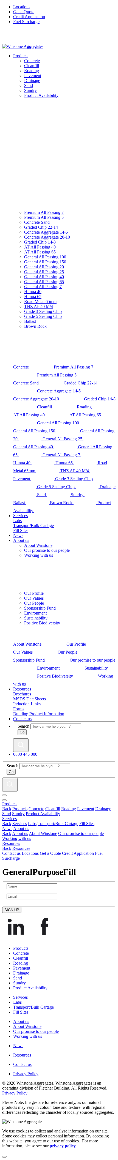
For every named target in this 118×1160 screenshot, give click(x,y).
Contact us (22, 718)
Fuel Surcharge (26, 21)
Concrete (36, 808)
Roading (68, 808)
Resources (22, 689)
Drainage (103, 808)
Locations (21, 6)
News (18, 535)
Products (20, 55)
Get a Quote (23, 11)
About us (21, 540)
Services (20, 515)
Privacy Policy (25, 1073)
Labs (32, 823)
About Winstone (43, 833)
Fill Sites (86, 823)
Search (23, 726)
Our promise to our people (81, 833)
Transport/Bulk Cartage (58, 823)
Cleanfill (52, 808)
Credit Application (29, 16)
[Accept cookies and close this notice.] (4, 1157)
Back (6, 808)
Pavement (85, 808)
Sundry (18, 813)
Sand (6, 813)
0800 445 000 (25, 754)
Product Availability (43, 813)
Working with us (16, 838)
